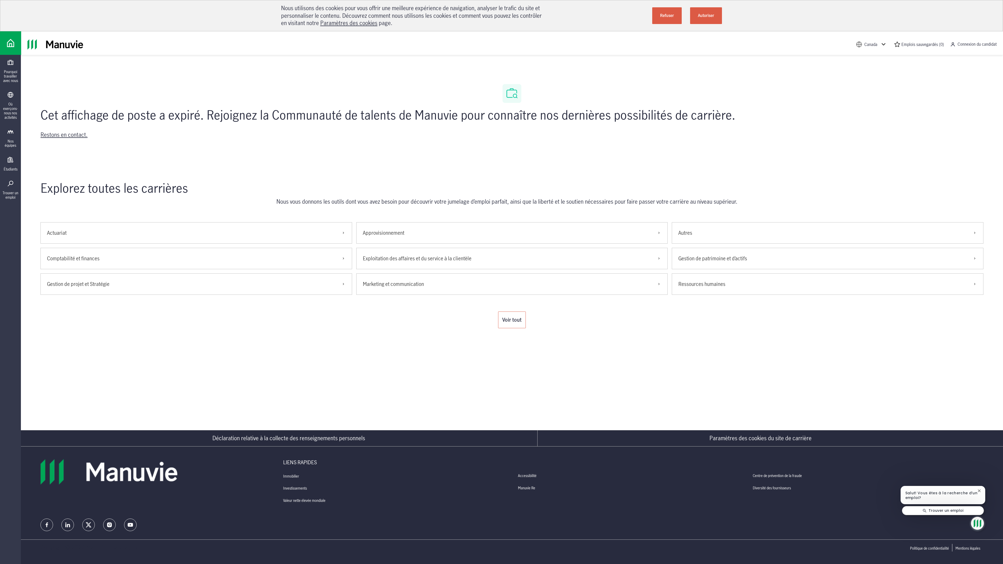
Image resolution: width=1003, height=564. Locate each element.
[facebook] (46, 525)
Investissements (295, 488)
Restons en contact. (64, 134)
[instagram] (109, 525)
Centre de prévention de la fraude (777, 475)
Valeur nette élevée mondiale (304, 500)
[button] (512, 320)
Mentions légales (967, 548)
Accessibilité (527, 475)
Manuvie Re (526, 487)
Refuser (667, 15)
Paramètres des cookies (348, 23)
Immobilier (291, 476)
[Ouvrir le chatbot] (977, 523)
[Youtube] (130, 525)
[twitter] (88, 525)
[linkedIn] (67, 525)
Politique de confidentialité (929, 548)
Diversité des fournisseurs (772, 487)
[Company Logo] (10, 43)
